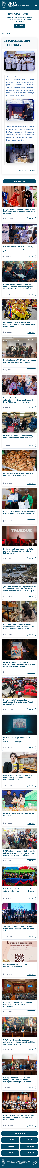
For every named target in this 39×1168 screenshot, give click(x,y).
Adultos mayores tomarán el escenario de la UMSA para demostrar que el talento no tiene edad (19, 211)
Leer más (31, 219)
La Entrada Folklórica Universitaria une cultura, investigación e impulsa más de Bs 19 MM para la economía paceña (18, 400)
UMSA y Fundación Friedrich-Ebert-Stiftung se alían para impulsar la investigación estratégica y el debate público (17, 1080)
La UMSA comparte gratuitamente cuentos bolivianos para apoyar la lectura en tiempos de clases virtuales (19, 664)
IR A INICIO (19, 26)
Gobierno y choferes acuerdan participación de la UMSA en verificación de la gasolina (18, 702)
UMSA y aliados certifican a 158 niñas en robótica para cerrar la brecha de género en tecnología (18, 1117)
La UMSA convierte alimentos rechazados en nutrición (19, 814)
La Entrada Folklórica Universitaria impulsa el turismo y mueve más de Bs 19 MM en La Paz (19, 324)
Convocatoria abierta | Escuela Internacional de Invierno (15, 965)
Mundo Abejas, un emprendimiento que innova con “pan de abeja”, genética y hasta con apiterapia (18, 777)
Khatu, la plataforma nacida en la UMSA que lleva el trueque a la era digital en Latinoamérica (18, 551)
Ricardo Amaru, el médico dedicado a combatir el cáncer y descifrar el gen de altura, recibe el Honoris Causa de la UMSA (18, 287)
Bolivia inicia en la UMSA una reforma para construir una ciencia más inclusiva (19, 361)
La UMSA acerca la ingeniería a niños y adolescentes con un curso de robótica (18, 437)
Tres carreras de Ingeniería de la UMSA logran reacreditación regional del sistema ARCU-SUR (19, 929)
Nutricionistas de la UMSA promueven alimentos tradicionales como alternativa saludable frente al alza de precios (18, 626)
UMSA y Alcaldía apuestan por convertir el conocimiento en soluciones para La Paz (19, 512)
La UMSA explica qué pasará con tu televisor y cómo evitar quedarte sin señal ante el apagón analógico (19, 740)
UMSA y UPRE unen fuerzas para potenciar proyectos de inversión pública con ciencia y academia (19, 1042)
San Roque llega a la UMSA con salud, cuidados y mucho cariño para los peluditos (18, 249)
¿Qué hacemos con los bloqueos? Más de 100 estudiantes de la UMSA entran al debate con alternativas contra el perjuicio (19, 589)
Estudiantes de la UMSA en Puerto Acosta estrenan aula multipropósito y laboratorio (19, 890)
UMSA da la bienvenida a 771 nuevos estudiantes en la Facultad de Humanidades (17, 1004)
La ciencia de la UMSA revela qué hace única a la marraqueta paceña (18, 474)
